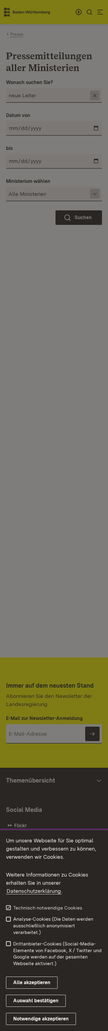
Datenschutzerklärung (34, 891)
